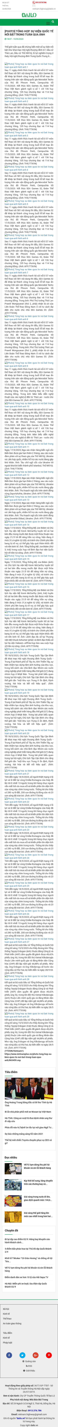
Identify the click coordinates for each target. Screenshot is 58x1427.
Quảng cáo (30, 1361)
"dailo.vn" (20, 1418)
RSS (30, 1366)
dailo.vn (34, 1425)
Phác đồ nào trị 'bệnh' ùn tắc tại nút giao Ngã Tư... (29, 1127)
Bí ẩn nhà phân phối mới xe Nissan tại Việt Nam (28, 1112)
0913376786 (41, 2)
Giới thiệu (30, 1370)
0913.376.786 (34, 1410)
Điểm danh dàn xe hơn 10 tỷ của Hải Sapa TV (26, 1277)
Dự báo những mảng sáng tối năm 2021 (24, 1134)
